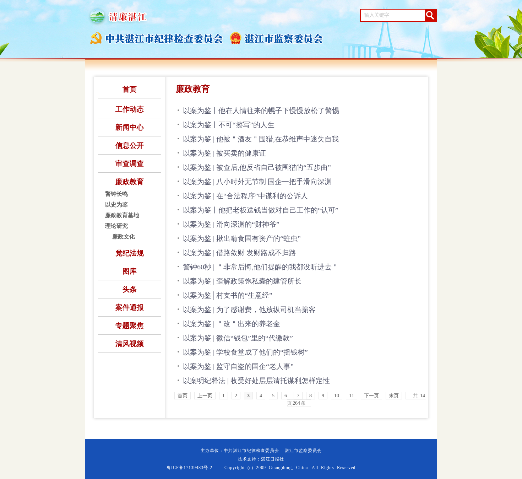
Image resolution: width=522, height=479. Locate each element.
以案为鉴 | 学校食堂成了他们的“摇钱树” (245, 352)
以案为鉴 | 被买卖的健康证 (224, 153)
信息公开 (129, 145)
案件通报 (129, 307)
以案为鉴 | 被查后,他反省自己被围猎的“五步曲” (257, 167)
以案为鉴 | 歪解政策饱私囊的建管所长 (242, 281)
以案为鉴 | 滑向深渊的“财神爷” (231, 224)
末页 (394, 395)
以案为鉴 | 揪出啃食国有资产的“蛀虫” (242, 238)
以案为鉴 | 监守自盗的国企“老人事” (238, 366)
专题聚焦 (129, 325)
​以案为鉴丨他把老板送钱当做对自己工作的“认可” (260, 210)
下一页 (371, 395)
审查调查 (129, 163)
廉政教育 (129, 181)
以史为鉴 (116, 204)
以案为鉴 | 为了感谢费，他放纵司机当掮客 (249, 309)
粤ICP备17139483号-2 (189, 467)
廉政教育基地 (122, 215)
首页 (130, 89)
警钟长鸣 (116, 194)
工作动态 (129, 109)
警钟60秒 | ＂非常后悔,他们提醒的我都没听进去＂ (261, 267)
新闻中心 (129, 127)
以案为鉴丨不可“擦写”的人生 (228, 125)
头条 (130, 289)
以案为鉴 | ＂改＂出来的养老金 (231, 324)
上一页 (204, 395)
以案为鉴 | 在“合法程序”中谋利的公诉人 (245, 196)
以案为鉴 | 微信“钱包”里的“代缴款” (238, 338)
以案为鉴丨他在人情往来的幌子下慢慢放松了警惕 (261, 110)
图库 (130, 271)
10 (336, 395)
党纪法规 (129, 253)
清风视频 (129, 344)
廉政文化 (123, 236)
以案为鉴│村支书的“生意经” (227, 295)
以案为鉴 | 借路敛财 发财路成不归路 (239, 253)
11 (351, 395)
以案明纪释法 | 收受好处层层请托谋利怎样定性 (256, 380)
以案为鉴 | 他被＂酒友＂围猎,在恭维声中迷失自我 (261, 139)
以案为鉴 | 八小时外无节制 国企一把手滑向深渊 (257, 181)
